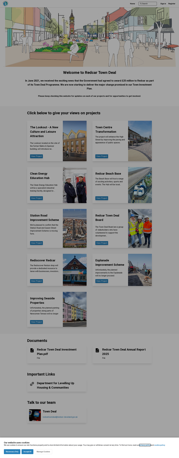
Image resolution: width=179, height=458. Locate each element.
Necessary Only (12, 452)
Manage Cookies (43, 452)
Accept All (27, 452)
